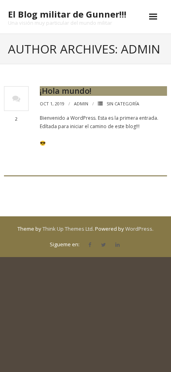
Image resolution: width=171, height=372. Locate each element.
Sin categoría (123, 104)
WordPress (138, 228)
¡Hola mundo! (65, 90)
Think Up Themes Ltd (68, 228)
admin (81, 104)
